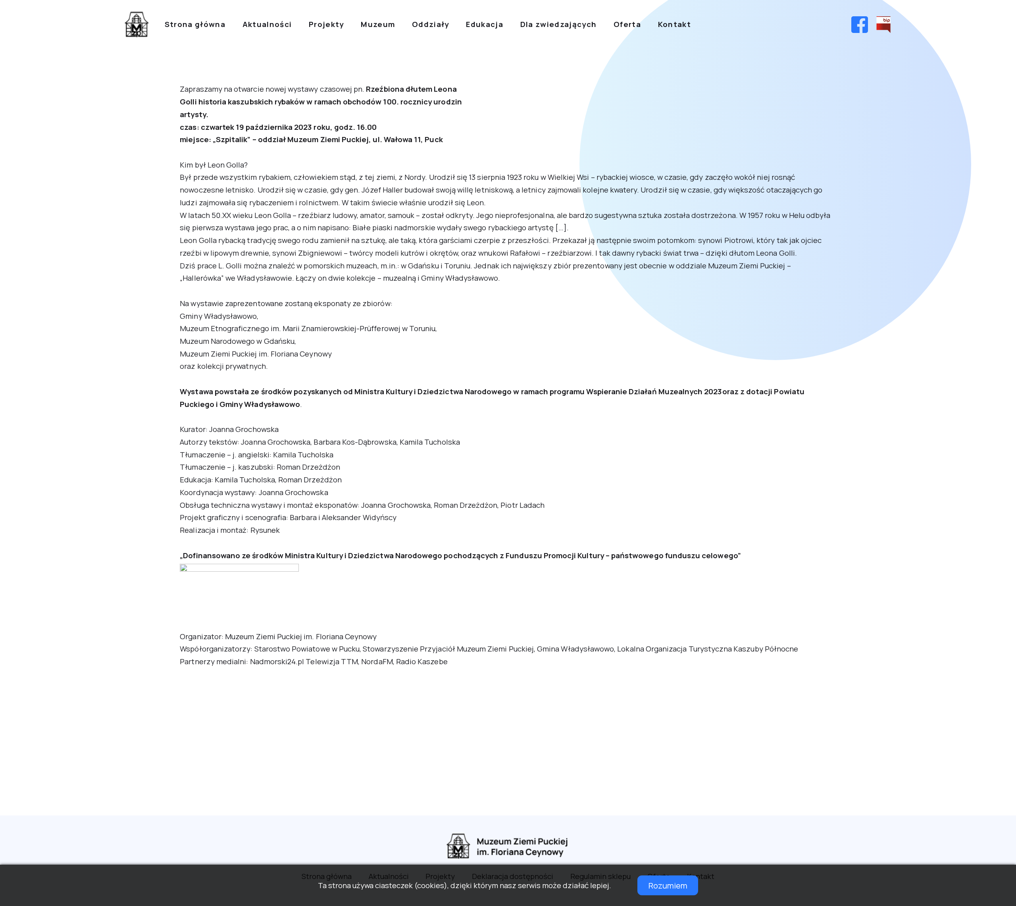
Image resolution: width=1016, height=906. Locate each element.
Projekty (326, 24)
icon (859, 24)
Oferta (627, 24)
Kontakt (674, 24)
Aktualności (267, 24)
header (136, 24)
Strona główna (195, 24)
